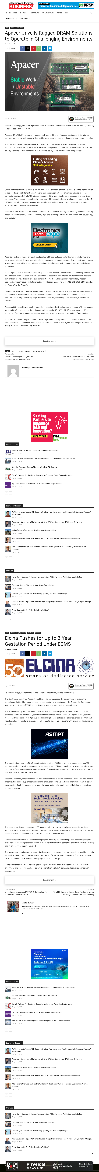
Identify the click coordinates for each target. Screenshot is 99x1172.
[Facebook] (22, 48)
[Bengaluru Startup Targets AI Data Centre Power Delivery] (8, 587)
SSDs (13, 351)
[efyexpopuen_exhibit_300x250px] (49, 252)
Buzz (7, 27)
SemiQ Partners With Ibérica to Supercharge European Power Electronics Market (42, 475)
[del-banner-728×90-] (49, 1171)
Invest (12, 27)
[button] (91, 13)
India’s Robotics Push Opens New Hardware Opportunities (34, 530)
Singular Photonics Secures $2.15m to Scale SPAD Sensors (34, 467)
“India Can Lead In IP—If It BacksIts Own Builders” (30, 610)
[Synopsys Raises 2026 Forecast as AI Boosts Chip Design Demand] (8, 485)
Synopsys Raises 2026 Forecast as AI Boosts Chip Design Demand (37, 484)
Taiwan (27, 351)
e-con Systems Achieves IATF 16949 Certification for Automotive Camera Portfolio (43, 459)
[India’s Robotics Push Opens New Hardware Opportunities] (8, 532)
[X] (27, 48)
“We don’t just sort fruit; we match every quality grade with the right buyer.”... (40, 593)
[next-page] (10, 492)
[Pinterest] (33, 48)
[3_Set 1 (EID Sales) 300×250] (49, 185)
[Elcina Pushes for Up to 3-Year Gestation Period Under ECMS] (8, 452)
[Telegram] (50, 48)
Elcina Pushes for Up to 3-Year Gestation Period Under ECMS (35, 450)
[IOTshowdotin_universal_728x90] (66, 8)
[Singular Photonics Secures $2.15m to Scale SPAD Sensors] (8, 469)
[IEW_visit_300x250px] (49, 441)
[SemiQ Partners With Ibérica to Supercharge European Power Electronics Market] (8, 477)
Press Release (19, 27)
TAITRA (20, 351)
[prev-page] (6, 492)
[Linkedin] (44, 48)
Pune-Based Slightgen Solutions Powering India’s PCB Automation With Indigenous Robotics (47, 577)
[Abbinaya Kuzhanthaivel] (13, 371)
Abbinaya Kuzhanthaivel (16, 44)
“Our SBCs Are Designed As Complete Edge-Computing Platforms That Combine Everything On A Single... (52, 602)
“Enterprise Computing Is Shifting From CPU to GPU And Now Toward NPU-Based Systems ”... (47, 522)
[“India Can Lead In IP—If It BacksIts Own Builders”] (8, 612)
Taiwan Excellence (38, 351)
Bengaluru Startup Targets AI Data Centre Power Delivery (34, 585)
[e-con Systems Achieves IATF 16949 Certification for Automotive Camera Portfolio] (8, 460)
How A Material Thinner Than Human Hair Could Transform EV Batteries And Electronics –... (46, 538)
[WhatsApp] (38, 48)
